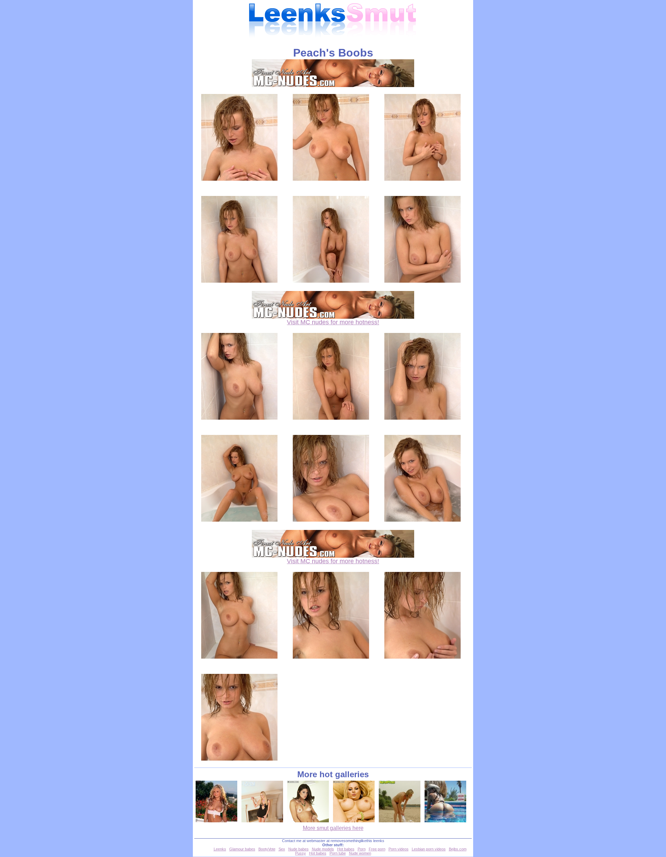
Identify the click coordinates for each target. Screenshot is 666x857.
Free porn (377, 849)
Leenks (220, 849)
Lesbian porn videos (429, 849)
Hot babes (346, 849)
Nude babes (298, 849)
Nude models (323, 849)
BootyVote (266, 849)
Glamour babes (242, 849)
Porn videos (398, 849)
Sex (282, 849)
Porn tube (338, 853)
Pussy (300, 853)
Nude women (360, 853)
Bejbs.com (458, 849)
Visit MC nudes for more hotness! (333, 322)
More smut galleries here (333, 828)
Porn (362, 849)
